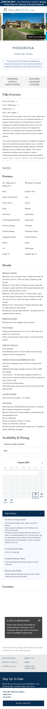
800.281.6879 (9, 2)
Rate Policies (12, 85)
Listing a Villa (9, 666)
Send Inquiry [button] (23, 703)
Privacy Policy (9, 662)
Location (34, 85)
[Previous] (3, 26)
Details (13, 82)
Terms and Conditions (30, 667)
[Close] (39, 620)
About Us (29, 658)
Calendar (34, 82)
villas (11, 686)
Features (34, 79)
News (27, 662)
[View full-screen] (36, 37)
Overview (12, 79)
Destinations (9, 658)
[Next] (43, 26)
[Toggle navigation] (5, 10)
